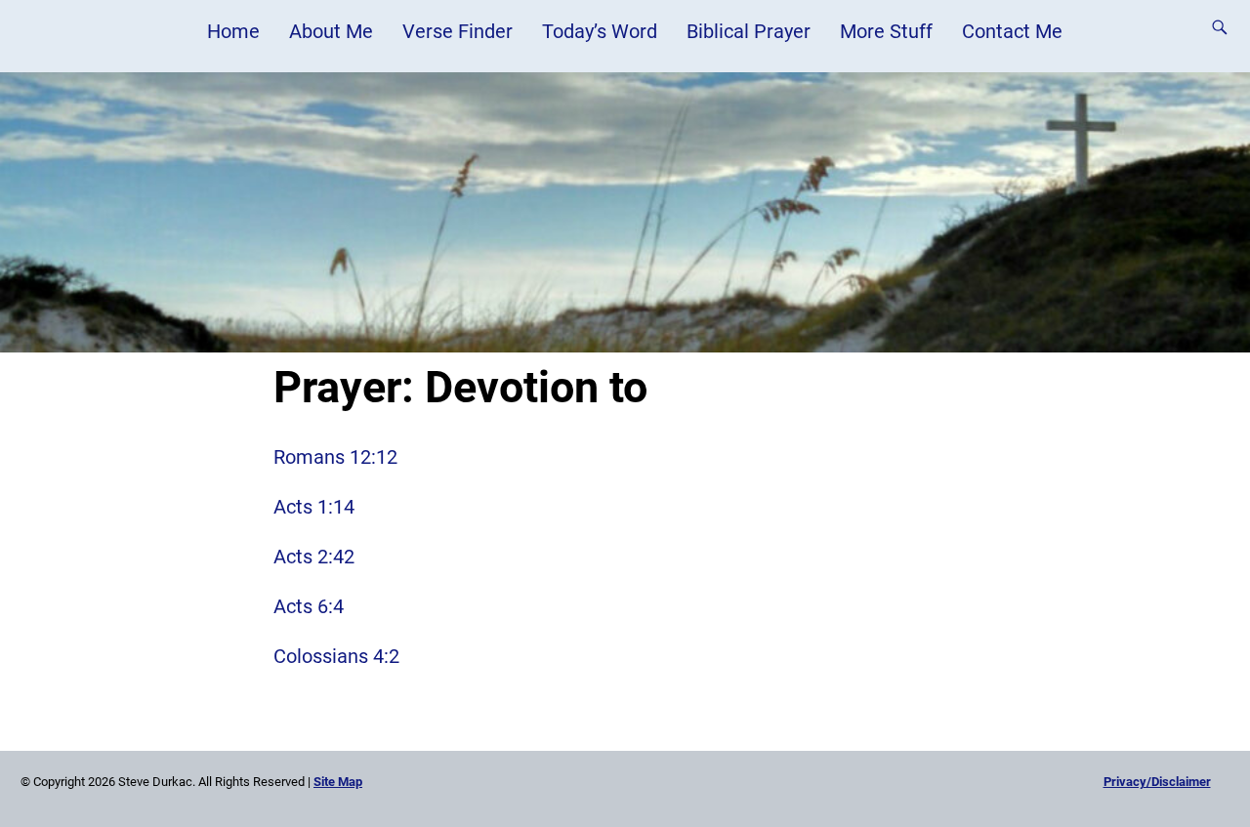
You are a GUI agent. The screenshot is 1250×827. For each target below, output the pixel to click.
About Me (331, 31)
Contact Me (1012, 31)
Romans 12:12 (335, 457)
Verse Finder (457, 31)
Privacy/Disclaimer (1157, 781)
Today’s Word (599, 31)
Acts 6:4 (308, 606)
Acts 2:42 (313, 556)
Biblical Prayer (749, 31)
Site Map (337, 781)
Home (233, 31)
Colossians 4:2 (336, 656)
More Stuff (886, 31)
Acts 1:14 (313, 506)
